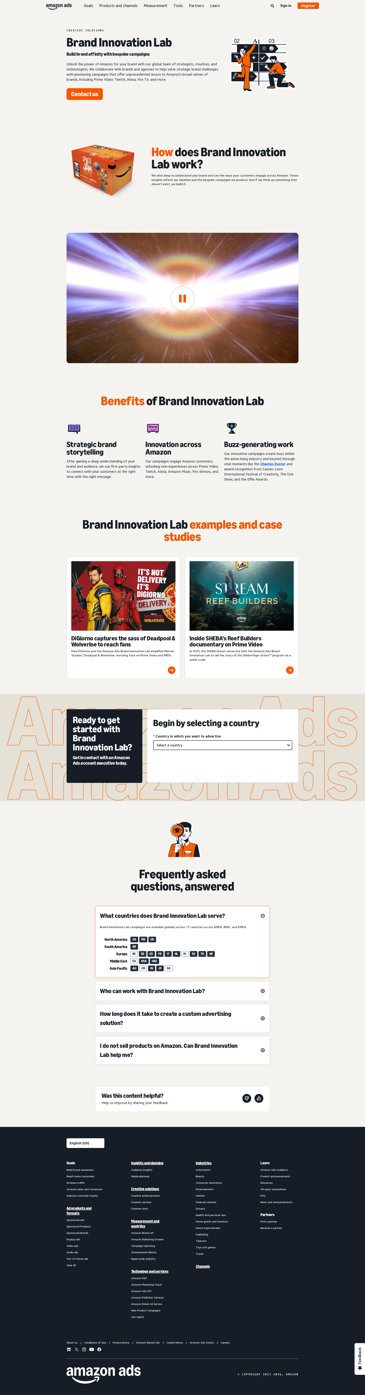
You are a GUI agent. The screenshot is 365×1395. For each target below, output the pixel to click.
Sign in (285, 5)
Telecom (201, 1240)
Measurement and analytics (145, 1223)
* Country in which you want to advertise (187, 736)
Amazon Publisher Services (147, 1297)
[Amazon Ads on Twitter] (76, 1349)
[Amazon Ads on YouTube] (91, 1349)
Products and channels (118, 5)
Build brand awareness (80, 1169)
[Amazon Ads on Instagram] (84, 1349)
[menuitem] (86, 1240)
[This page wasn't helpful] (246, 1099)
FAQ (262, 1195)
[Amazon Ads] (56, 5)
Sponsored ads (75, 1220)
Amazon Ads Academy (274, 1169)
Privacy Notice (121, 1342)
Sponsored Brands (77, 1232)
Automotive (203, 1169)
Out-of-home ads (77, 1258)
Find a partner (268, 1221)
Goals (88, 5)
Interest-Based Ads (148, 1342)
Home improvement (208, 1227)
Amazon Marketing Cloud (146, 1284)
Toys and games (206, 1247)
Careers (225, 1342)
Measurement (155, 5)
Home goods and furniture (212, 1221)
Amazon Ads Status (202, 1342)
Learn (215, 5)
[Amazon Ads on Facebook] (99, 1349)
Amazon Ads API (141, 1291)
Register (308, 6)
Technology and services (149, 1271)
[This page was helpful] (258, 1099)
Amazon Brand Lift (142, 1232)
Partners (196, 5)
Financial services (206, 1202)
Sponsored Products (79, 1226)
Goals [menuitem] (71, 1163)
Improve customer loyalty (82, 1195)
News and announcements (276, 1202)
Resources (266, 1182)
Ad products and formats (79, 1210)
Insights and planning (147, 1163)
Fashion (200, 1195)
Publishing (202, 1234)
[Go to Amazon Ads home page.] (104, 1374)
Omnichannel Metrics (144, 1252)
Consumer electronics (209, 1182)
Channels (203, 1266)
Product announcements (275, 1176)
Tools (178, 5)
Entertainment (204, 1189)
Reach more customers (80, 1176)
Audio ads (72, 1252)
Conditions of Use (95, 1342)
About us (72, 1342)
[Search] (272, 6)
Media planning (140, 1176)
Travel (199, 1253)
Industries (204, 1163)
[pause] (182, 298)
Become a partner (271, 1227)
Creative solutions (145, 1189)
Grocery (200, 1208)
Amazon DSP (139, 1278)
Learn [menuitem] (265, 1163)
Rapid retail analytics (143, 1258)
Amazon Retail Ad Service (146, 1303)
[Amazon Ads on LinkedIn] (69, 1349)
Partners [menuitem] (267, 1214)
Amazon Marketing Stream (147, 1239)
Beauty (200, 1176)
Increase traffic (76, 1182)
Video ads (72, 1245)
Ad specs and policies (273, 1189)
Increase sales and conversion (84, 1189)
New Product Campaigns (145, 1310)
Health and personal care (211, 1215)
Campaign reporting (143, 1245)
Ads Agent (137, 1316)
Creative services (141, 1202)
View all (71, 1265)
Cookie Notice (175, 1342)
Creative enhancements (145, 1195)
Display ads (73, 1239)
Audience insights (141, 1169)
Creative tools (139, 1208)
